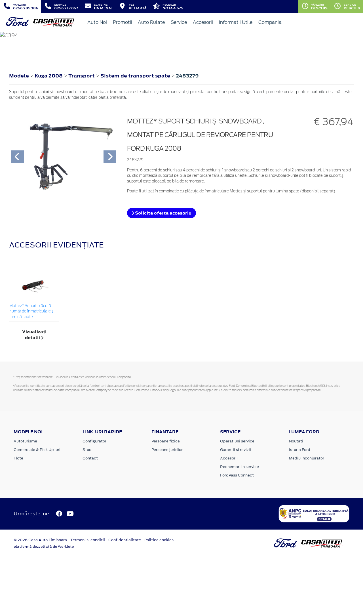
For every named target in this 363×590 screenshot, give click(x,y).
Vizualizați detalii (34, 335)
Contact (90, 458)
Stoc (87, 449)
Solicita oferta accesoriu (162, 213)
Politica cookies (159, 540)
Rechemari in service (239, 466)
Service (179, 22)
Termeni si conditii (87, 540)
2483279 (187, 75)
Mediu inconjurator (306, 458)
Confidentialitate (124, 540)
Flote (18, 458)
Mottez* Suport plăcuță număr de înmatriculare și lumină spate (31, 311)
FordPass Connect (237, 475)
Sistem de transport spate (135, 75)
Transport (82, 75)
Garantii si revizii (235, 449)
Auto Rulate (151, 22)
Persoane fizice (165, 441)
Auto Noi (97, 22)
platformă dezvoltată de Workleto (44, 546)
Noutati (296, 441)
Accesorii (203, 22)
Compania (270, 22)
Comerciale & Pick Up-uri (37, 449)
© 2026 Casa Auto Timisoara (40, 540)
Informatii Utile (235, 22)
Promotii (122, 22)
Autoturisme (25, 441)
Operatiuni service (237, 441)
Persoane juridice (167, 449)
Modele (19, 75)
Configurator (94, 441)
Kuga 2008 (49, 75)
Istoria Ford (299, 449)
